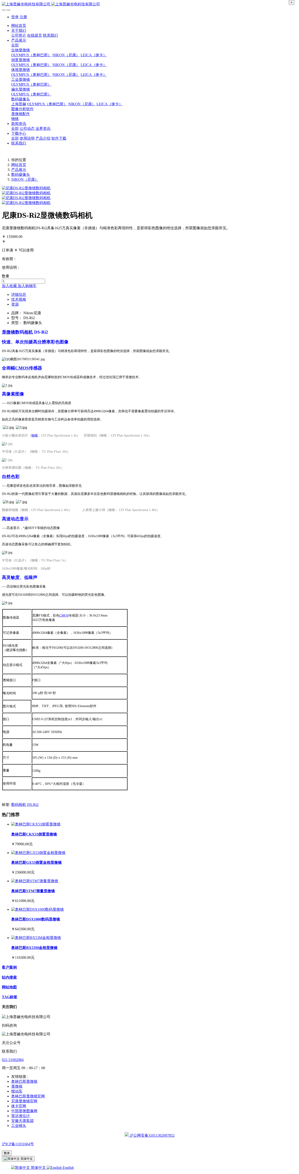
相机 (28, 332)
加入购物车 (27, 286)
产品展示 (18, 170)
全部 (15, 45)
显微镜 (8, 332)
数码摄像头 (20, 174)
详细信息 (18, 294)
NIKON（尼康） (25, 179)
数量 (5, 276)
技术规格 (18, 299)
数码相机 (18, 805)
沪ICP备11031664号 (18, 1144)
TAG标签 (9, 997)
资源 (15, 304)
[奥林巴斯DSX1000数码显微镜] (37, 909)
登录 (15, 17)
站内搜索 (9, 977)
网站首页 (18, 26)
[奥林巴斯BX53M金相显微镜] (36, 938)
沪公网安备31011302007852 (151, 1135)
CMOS (22, 368)
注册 (23, 17)
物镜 (34, 435)
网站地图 (9, 987)
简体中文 (38, 1168)
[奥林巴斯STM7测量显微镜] (34, 881)
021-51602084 (13, 1060)
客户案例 (9, 967)
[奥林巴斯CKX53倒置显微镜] (36, 824)
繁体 (7, 1153)
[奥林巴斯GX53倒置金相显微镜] (38, 853)
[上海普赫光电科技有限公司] (149, 4)
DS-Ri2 (33, 805)
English (68, 1168)
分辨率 (44, 341)
